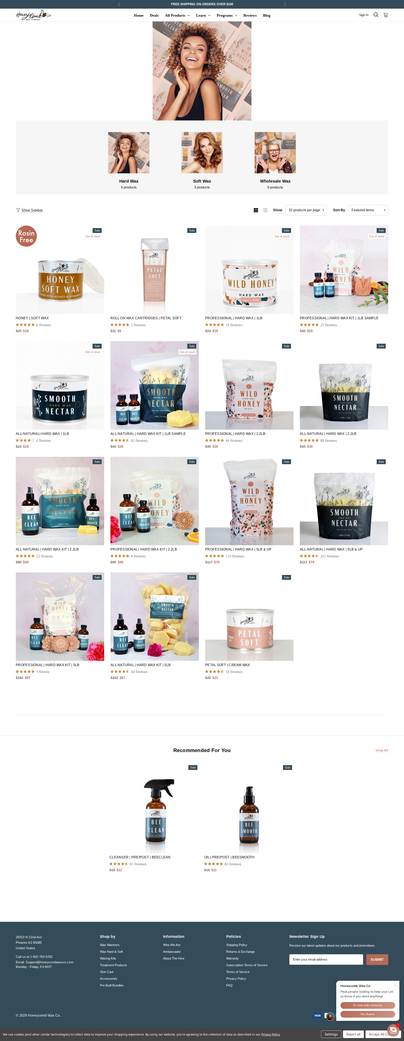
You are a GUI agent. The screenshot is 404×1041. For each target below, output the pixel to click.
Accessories (108, 978)
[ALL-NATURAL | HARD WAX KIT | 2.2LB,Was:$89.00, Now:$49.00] (60, 501)
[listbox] (368, 210)
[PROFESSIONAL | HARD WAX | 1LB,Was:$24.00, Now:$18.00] (249, 270)
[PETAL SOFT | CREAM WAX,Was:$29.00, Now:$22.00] (249, 616)
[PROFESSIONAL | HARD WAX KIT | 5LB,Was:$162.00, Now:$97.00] (60, 616)
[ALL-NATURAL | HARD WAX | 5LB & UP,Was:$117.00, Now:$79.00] (344, 501)
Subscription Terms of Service (246, 965)
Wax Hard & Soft (111, 951)
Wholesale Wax (275, 181)
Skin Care (107, 972)
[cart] (384, 15)
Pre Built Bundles (112, 985)
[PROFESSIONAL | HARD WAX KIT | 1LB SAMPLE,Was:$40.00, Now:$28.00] (344, 270)
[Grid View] (255, 210)
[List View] (265, 210)
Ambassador (172, 951)
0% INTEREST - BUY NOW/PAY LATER (202, 4)
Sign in (363, 15)
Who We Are (171, 945)
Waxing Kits (108, 958)
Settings (331, 1034)
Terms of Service (238, 972)
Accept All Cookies (383, 1034)
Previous (119, 4)
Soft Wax (202, 181)
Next (285, 4)
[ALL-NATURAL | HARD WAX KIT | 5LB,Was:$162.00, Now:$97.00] (154, 616)
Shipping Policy (236, 945)
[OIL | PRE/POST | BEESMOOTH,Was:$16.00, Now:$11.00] (249, 808)
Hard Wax (128, 181)
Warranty (232, 958)
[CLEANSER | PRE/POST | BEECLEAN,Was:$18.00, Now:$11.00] (154, 808)
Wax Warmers (110, 945)
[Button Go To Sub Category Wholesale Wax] (275, 152)
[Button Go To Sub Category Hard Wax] (128, 152)
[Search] (376, 15)
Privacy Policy (236, 978)
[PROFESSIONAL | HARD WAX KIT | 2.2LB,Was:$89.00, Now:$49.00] (154, 501)
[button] (393, 1030)
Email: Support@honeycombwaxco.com (44, 962)
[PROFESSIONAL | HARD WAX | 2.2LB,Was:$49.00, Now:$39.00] (249, 385)
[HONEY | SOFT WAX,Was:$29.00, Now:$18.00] (60, 270)
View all (382, 750)
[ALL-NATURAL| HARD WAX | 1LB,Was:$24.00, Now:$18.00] (60, 385)
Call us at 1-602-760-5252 (34, 956)
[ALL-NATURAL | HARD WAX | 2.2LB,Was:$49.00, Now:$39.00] (344, 385)
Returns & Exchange (240, 951)
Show (277, 210)
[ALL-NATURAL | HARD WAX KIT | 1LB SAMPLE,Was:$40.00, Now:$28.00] (154, 385)
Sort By (339, 210)
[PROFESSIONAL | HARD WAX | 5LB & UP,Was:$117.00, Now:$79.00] (249, 501)
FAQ (229, 985)
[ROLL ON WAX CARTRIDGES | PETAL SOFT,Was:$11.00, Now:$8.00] (154, 270)
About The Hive (173, 958)
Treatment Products (113, 965)
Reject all (353, 1034)
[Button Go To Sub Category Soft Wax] (202, 152)
